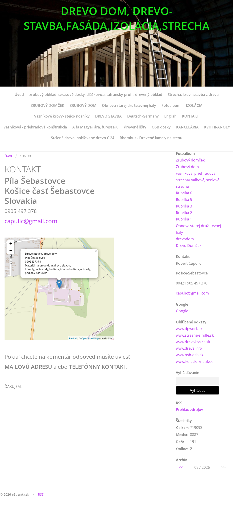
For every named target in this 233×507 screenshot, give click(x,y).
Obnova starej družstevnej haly (129, 105)
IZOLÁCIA (194, 105)
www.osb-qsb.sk (189, 354)
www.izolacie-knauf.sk (194, 361)
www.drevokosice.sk (193, 341)
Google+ (183, 310)
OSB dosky (161, 127)
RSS (41, 494)
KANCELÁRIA (187, 127)
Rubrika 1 (184, 219)
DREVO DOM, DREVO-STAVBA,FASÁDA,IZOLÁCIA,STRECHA (117, 18)
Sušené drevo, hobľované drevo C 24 (82, 137)
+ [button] (10, 243)
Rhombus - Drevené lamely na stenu (151, 137)
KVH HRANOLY (217, 127)
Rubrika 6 (184, 192)
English (170, 116)
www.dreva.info (189, 348)
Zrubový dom (187, 166)
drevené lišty (135, 127)
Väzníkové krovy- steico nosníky (62, 116)
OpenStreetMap (90, 338)
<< (181, 467)
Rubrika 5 (184, 199)
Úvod (19, 94)
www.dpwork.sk (189, 328)
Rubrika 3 (184, 206)
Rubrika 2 (184, 212)
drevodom (185, 238)
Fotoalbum (171, 105)
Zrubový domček (190, 160)
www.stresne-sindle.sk (195, 335)
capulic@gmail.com (31, 221)
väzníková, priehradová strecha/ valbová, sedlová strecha (197, 180)
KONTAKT (190, 116)
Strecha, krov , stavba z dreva (193, 94)
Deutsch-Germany (143, 116)
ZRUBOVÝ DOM (83, 105)
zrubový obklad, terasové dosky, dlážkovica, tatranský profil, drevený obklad (95, 94)
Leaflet (73, 338)
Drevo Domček (188, 245)
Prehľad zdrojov (189, 409)
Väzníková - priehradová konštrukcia (35, 127)
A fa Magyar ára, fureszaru (95, 127)
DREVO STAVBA (108, 116)
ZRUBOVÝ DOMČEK (47, 105)
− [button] (10, 250)
